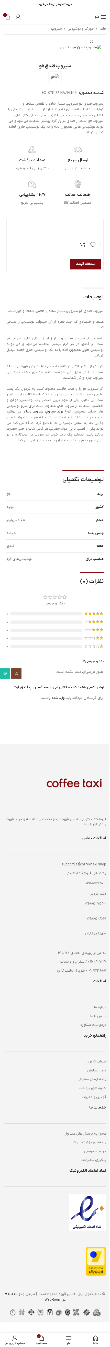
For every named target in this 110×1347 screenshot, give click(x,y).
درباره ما (100, 1007)
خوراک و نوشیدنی (81, 28)
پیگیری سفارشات (93, 1160)
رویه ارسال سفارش (92, 1079)
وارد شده (58, 698)
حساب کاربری (96, 1061)
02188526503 (95, 883)
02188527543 (95, 903)
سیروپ (56, 28)
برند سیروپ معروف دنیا (44, 411)
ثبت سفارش (96, 1070)
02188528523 (95, 934)
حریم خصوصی (95, 1151)
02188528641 (96, 918)
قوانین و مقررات (94, 1097)
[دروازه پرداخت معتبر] (96, 1261)
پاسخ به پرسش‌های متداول (85, 1133)
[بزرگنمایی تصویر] (91, 41)
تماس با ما (98, 1016)
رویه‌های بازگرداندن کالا (89, 1142)
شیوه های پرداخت (92, 1088)
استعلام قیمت (85, 264)
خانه (103, 28)
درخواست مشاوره (93, 1025)
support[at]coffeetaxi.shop (83, 864)
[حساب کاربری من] (18, 17)
